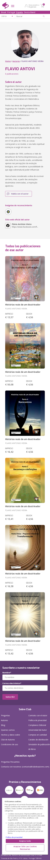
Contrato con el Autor (37, 715)
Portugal (11, 12)
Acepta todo (25, 841)
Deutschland (29, 12)
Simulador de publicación (39, 746)
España (19, 12)
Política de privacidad (14, 837)
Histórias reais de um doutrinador (22, 304)
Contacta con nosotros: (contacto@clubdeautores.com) (25, 766)
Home (8, 61)
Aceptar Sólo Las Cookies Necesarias (25, 847)
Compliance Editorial (37, 725)
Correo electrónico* (11, 683)
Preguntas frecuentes (10, 762)
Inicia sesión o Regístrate (34, 6)
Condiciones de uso (9, 744)
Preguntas (5, 715)
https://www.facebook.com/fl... (25, 225)
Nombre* (6, 673)
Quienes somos (8, 730)
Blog (3, 725)
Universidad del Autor (37, 730)
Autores (16, 61)
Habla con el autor (20, 193)
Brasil (3, 12)
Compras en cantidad (37, 734)
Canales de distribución (38, 739)
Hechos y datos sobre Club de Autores (10, 737)
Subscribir (10, 697)
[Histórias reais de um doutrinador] (25, 278)
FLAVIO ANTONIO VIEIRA (16, 308)
